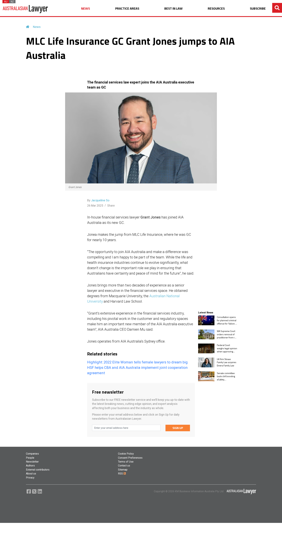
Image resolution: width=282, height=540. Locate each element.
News (37, 27)
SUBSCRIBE (258, 8)
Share (111, 205)
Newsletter (32, 461)
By (98, 200)
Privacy (30, 477)
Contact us (124, 465)
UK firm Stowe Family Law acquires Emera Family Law (226, 362)
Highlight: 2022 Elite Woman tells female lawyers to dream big (137, 362)
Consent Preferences (130, 457)
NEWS (85, 8)
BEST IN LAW (173, 8)
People (30, 457)
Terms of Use (125, 461)
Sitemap (122, 469)
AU (5, 1)
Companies (32, 453)
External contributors (37, 469)
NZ (12, 1)
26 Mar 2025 (95, 205)
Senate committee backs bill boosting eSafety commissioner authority (226, 376)
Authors (30, 465)
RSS (121, 473)
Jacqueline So (100, 200)
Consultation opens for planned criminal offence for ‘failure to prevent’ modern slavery (227, 320)
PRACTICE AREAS (127, 8)
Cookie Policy (126, 453)
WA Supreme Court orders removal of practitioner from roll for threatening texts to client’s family (227, 334)
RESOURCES (216, 8)
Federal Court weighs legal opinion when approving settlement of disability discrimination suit (227, 348)
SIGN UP (177, 428)
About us (31, 473)
